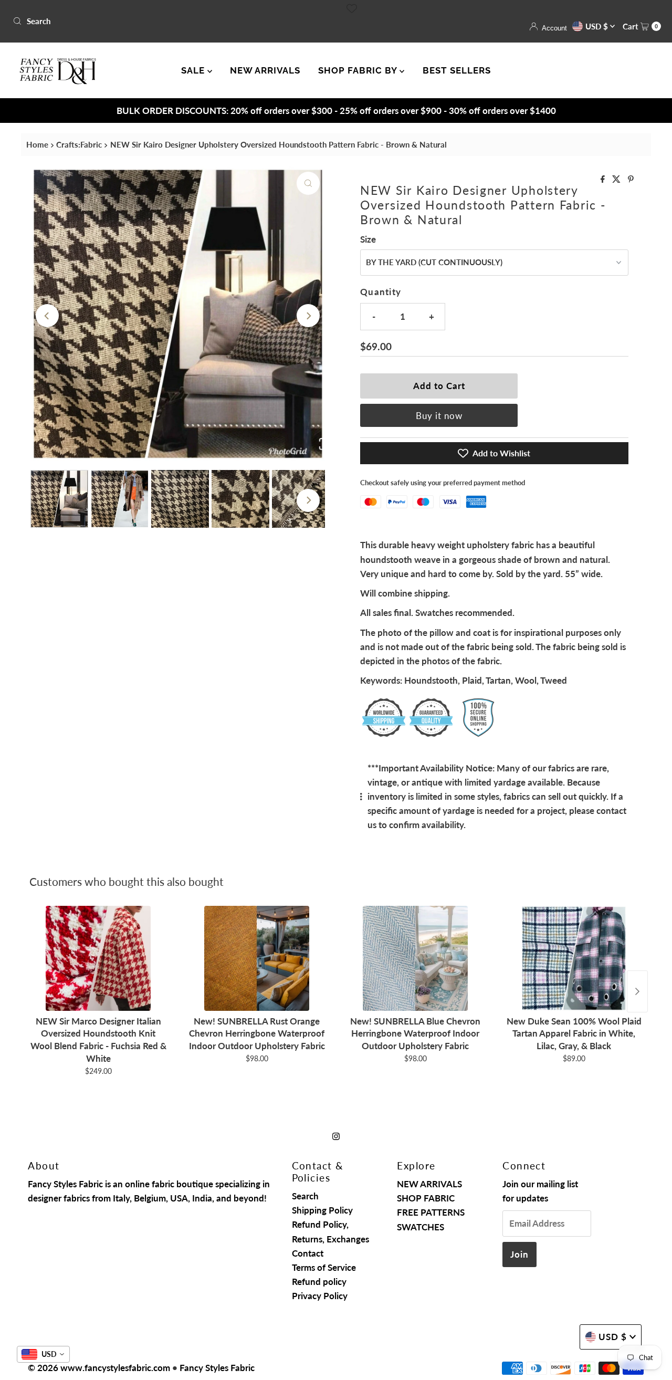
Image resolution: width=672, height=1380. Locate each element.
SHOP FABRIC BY (359, 70)
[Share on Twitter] (617, 179)
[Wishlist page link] (351, 8)
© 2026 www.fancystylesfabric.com (99, 1367)
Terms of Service (324, 1267)
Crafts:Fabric (79, 144)
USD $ (597, 26)
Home (37, 144)
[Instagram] (336, 1135)
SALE (194, 70)
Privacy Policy (320, 1295)
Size (368, 239)
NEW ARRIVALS (265, 70)
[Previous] (47, 315)
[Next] (308, 315)
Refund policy (319, 1281)
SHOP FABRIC (426, 1198)
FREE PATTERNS (431, 1212)
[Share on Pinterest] (631, 179)
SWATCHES (420, 1226)
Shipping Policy (322, 1210)
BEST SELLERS (457, 70)
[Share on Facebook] (604, 179)
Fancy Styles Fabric (217, 1367)
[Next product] (637, 991)
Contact (307, 1253)
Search (305, 1195)
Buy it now (439, 415)
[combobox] (170, 21)
